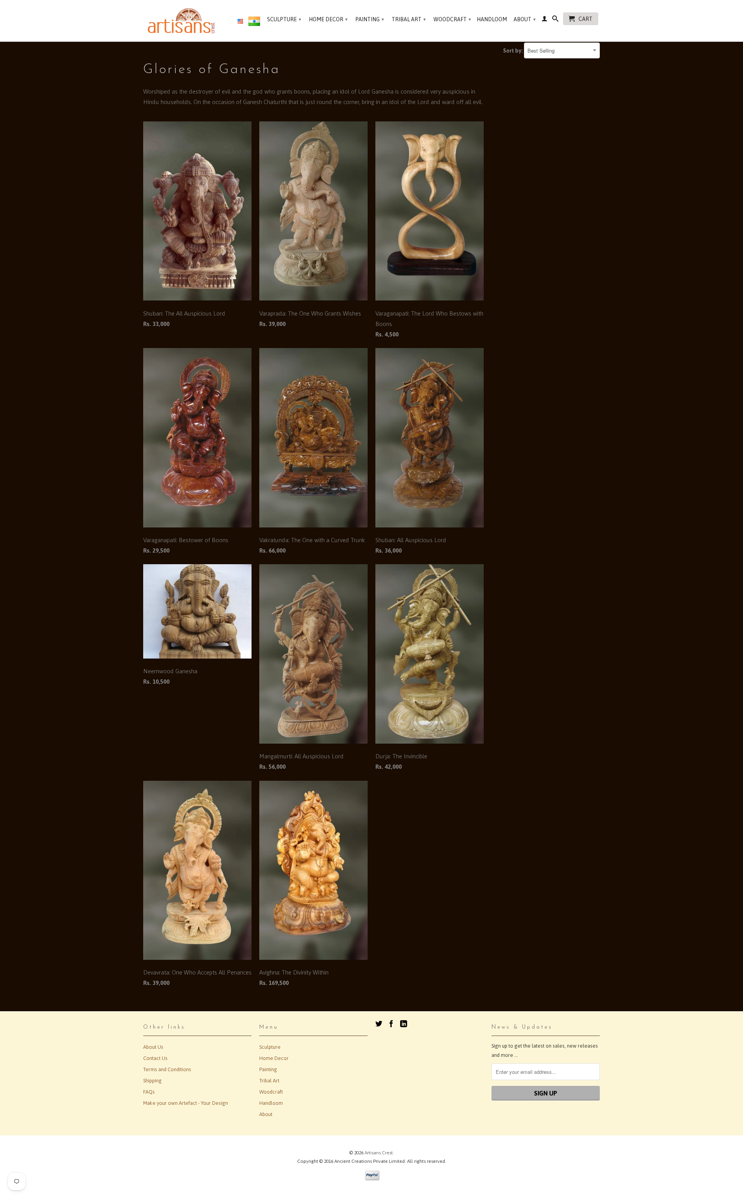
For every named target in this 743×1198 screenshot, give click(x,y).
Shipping (152, 1081)
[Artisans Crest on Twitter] (378, 1023)
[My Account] (544, 20)
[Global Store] (240, 21)
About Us (153, 1047)
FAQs (149, 1092)
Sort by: (513, 51)
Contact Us (155, 1058)
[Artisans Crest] (183, 21)
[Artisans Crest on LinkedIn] (403, 1023)
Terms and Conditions (167, 1069)
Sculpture (284, 19)
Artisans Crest (379, 1152)
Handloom (492, 19)
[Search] (555, 20)
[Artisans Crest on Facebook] (391, 1023)
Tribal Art (409, 19)
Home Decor (328, 19)
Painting (369, 19)
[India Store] (254, 23)
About (525, 19)
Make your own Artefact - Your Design (185, 1103)
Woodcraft (452, 19)
